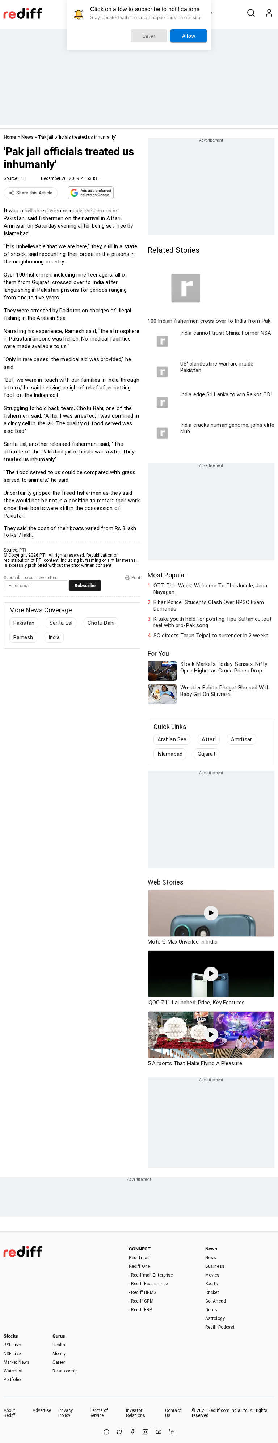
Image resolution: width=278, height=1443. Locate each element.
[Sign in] (269, 13)
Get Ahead (215, 1301)
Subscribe (85, 585)
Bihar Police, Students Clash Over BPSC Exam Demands (208, 605)
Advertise (42, 1410)
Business (214, 1266)
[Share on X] (119, 1432)
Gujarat (206, 754)
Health (59, 1344)
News (27, 137)
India (54, 637)
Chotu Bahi (101, 623)
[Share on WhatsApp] (106, 1432)
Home (10, 137)
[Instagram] (145, 1432)
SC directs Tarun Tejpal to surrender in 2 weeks (211, 635)
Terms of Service (98, 1413)
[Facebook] (132, 1432)
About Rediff (10, 1413)
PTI (23, 178)
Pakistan (23, 623)
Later (149, 36)
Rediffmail (139, 1257)
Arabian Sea (171, 739)
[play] (211, 913)
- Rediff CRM (141, 1301)
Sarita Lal (61, 623)
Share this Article (34, 192)
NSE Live (12, 1353)
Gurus (211, 1309)
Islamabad (169, 754)
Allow (188, 36)
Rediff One (139, 1266)
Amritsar (241, 739)
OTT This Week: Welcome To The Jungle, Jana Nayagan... (210, 588)
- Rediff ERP (140, 1309)
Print (135, 577)
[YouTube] (158, 1432)
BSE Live (12, 1344)
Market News (16, 1362)
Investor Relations (135, 1413)
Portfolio (12, 1379)
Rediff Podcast (220, 1327)
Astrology (215, 1318)
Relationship (64, 1371)
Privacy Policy (65, 1413)
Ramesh (23, 637)
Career (59, 1362)
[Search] (250, 13)
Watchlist (13, 1371)
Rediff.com (218, 1410)
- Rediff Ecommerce (148, 1283)
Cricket (212, 1292)
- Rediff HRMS (142, 1292)
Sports (211, 1283)
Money (59, 1353)
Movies (212, 1275)
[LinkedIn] (171, 1432)
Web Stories (166, 882)
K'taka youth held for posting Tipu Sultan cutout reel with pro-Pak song (212, 622)
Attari (209, 739)
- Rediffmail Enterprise (151, 1275)
